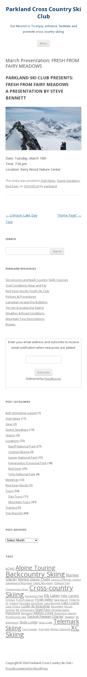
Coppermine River (17, 589)
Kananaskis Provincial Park (27, 463)
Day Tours (15, 496)
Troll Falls (43, 629)
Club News (48, 181)
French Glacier (25, 599)
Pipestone (13, 613)
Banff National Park (22, 446)
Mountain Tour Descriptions (25, 319)
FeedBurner (53, 379)
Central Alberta (18, 452)
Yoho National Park (21, 474)
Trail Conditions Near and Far (26, 285)
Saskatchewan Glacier (45, 616)
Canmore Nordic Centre (66, 579)
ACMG (10, 569)
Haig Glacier (61, 599)
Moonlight (57, 606)
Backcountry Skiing (35, 574)
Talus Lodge (45, 622)
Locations (12, 441)
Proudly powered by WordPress (27, 669)
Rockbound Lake (16, 617)
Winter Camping (60, 629)
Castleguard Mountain (19, 583)
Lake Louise (70, 603)
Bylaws (11, 324)
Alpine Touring (35, 568)
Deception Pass (34, 596)
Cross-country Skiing (39, 591)
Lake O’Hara (13, 606)
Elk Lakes (52, 595)
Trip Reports (14, 513)
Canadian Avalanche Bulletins (27, 302)
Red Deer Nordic (17, 485)
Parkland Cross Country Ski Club (43, 13)
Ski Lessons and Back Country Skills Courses (37, 280)
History (11, 435)
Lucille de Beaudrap (35, 606)
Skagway (69, 617)
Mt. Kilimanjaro (25, 610)
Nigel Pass (43, 610)
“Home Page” (69, 215)
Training (11, 507)
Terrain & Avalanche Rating (25, 308)
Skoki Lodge (28, 622)
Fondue (10, 599)
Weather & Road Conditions (25, 313)
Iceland (13, 603)
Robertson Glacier (65, 613)
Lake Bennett (52, 603)
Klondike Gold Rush (31, 603)
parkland (50, 186)
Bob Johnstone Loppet (21, 413)
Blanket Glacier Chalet (34, 579)
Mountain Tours (19, 502)
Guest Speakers (68, 181)
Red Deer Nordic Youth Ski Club (27, 291)
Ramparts (27, 613)
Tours (10, 491)
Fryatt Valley (44, 599)
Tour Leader (29, 629)
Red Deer (12, 186)
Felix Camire (70, 596)
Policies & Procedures (21, 296)
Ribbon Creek (43, 613)
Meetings (12, 480)
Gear (9, 424)
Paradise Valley (60, 610)
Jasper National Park (22, 457)
